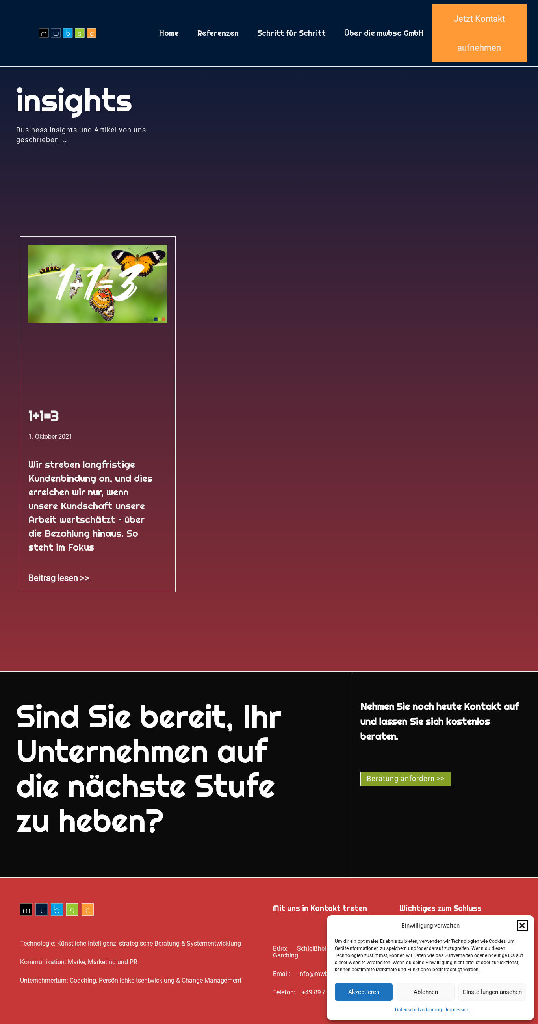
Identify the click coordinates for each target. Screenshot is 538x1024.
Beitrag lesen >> (58, 578)
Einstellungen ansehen (492, 992)
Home (169, 33)
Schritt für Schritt (291, 33)
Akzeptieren (363, 992)
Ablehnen (426, 992)
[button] (522, 925)
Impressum (458, 1010)
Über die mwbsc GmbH (384, 33)
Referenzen (218, 33)
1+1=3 (43, 416)
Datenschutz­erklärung (418, 1010)
